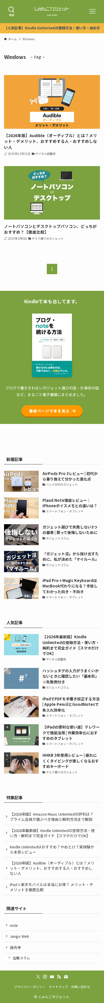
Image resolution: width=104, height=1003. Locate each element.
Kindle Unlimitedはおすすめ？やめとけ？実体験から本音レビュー (52, 849)
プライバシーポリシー (30, 986)
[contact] (65, 976)
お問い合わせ (80, 986)
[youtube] (52, 976)
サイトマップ (58, 986)
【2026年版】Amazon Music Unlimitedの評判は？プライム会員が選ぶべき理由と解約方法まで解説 (52, 816)
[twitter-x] (38, 976)
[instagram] (45, 976)
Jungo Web (19, 936)
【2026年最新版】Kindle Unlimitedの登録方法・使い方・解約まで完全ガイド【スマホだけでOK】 (52, 833)
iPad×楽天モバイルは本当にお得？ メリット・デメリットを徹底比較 (51, 887)
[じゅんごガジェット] (52, 11)
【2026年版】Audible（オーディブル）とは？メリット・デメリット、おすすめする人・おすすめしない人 (52, 868)
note (14, 925)
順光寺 (15, 947)
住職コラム (21, 957)
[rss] (59, 976)
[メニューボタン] (92, 11)
